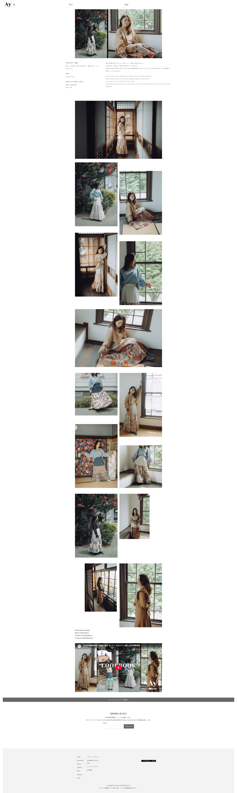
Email (105, 723)
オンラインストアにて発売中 (118, 700)
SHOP (78, 771)
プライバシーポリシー (93, 757)
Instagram (79, 775)
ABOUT (79, 764)
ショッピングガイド (92, 767)
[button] (14, 4)
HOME (79, 757)
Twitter (79, 778)
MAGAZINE (80, 760)
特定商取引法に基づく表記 (93, 762)
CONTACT (79, 767)
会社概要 (89, 770)
